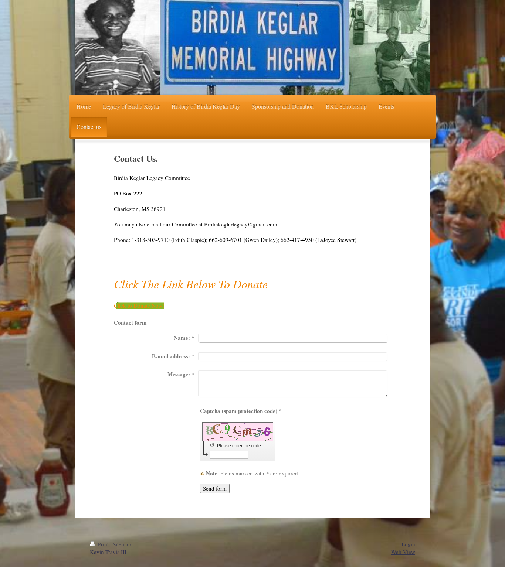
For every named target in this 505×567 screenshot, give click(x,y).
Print (103, 544)
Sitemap (122, 544)
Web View (403, 552)
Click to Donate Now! (139, 305)
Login (408, 544)
